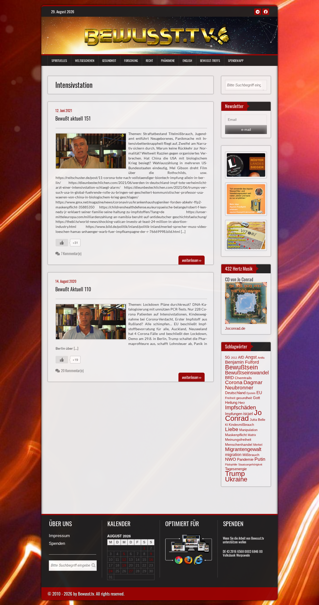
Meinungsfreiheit (238, 440)
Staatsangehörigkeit (250, 464)
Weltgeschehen (84, 60)
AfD (241, 357)
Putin (259, 459)
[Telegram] (257, 11)
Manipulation (248, 430)
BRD (229, 377)
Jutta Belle (257, 420)
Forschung (131, 60)
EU (259, 392)
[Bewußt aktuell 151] (93, 152)
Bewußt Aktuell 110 (73, 289)
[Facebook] (265, 11)
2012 (234, 357)
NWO (230, 459)
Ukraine (236, 479)
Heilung (231, 403)
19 (124, 565)
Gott (256, 398)
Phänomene (168, 60)
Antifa (261, 357)
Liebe (231, 429)
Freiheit (230, 398)
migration (233, 454)
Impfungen (233, 414)
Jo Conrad (243, 415)
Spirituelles (59, 60)
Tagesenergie (236, 469)
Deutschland (235, 393)
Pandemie (245, 459)
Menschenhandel (238, 445)
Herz (241, 403)
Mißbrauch (250, 455)
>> (191, 260)
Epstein (250, 393)
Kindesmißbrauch (241, 425)
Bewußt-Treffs (210, 60)
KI (226, 425)
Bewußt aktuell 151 (73, 118)
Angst (251, 357)
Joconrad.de (235, 328)
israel (248, 413)
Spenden (57, 544)
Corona (233, 382)
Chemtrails (243, 378)
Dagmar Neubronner (243, 384)
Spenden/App (235, 60)
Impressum (59, 536)
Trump (235, 473)
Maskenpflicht (236, 435)
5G (227, 357)
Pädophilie (231, 464)
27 (131, 571)
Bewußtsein (241, 367)
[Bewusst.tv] (157, 34)
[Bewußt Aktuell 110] (93, 322)
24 (111, 571)
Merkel (257, 445)
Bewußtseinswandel (247, 372)
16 (151, 560)
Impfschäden (240, 407)
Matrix (252, 435)
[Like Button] (62, 242)
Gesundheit (109, 60)
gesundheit (244, 398)
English (187, 60)
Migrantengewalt (243, 449)
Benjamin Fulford (242, 362)
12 (124, 560)
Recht (149, 60)
